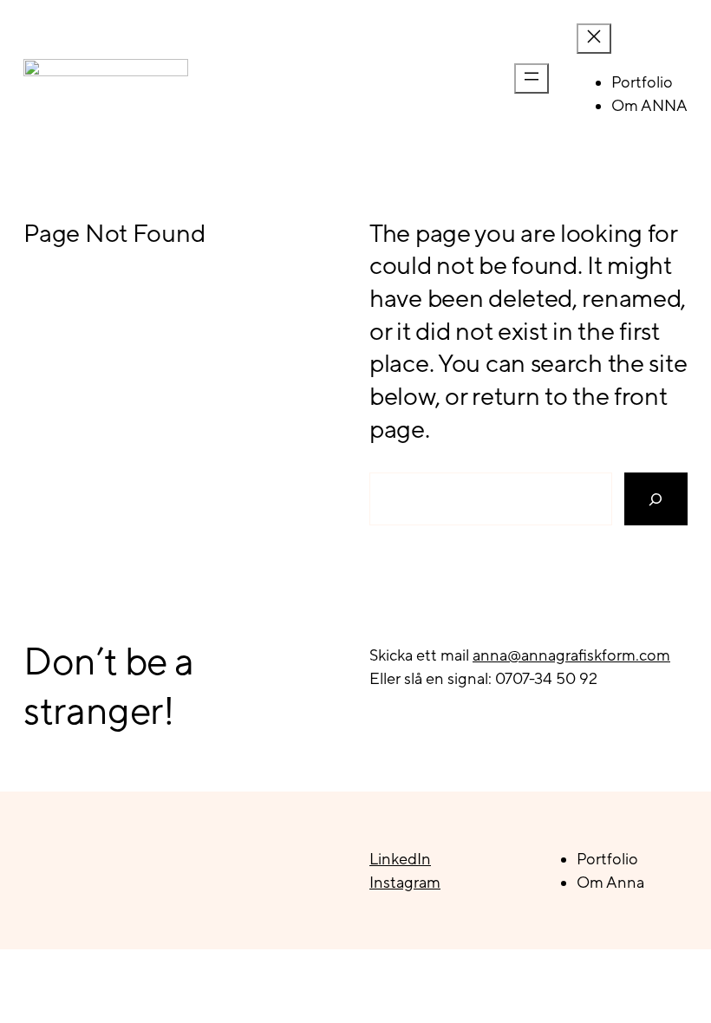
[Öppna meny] (531, 78)
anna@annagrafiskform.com (571, 655)
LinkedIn (400, 859)
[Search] (656, 498)
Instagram (404, 882)
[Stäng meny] (594, 38)
